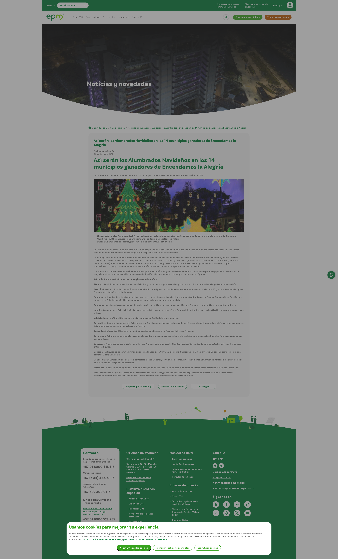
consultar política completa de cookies (101, 539)
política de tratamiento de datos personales (145, 539)
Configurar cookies (208, 547)
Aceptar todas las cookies (134, 547)
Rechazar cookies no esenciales (172, 547)
